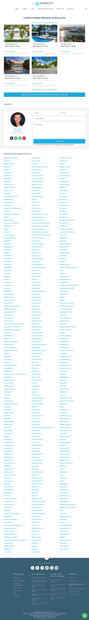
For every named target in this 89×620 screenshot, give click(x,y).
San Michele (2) (35, 531)
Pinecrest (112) (35, 202)
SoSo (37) (61, 163)
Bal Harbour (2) (35, 323)
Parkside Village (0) (36, 297)
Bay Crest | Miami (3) (9, 344)
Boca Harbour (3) (63, 202)
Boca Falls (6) (62, 193)
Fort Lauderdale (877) (37, 338)
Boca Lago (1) (62, 211)
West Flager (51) (8, 282)
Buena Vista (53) (8, 255)
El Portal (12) (35, 163)
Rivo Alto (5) (7, 395)
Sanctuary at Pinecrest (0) (38, 229)
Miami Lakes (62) (36, 318)
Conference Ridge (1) (64, 318)
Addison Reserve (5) (64, 184)
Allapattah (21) (7, 261)
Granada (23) (7, 510)
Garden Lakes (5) (63, 483)
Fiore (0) (61, 481)
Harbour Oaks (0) (63, 492)
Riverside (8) (7, 276)
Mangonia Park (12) (64, 448)
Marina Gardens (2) (64, 501)
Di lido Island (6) (8, 392)
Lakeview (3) (7, 436)
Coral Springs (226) (36, 433)
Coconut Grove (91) (9, 184)
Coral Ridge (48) (36, 347)
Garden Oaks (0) (63, 486)
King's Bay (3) (7, 552)
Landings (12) (35, 389)
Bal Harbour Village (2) (37, 326)
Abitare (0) (6, 229)
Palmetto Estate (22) (9, 297)
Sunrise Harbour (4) (9, 469)
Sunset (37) (7, 288)
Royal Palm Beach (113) (65, 368)
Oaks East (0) (35, 525)
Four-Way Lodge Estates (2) (11, 196)
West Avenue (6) (8, 424)
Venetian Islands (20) (9, 380)
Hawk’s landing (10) (36, 380)
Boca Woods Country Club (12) (67, 232)
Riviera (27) (7, 495)
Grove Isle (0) (7, 211)
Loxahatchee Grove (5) (65, 442)
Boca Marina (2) (63, 217)
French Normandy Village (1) (11, 537)
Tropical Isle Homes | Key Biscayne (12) (14, 323)
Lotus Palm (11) (63, 353)
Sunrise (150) (35, 486)
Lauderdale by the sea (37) (38, 501)
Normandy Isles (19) (9, 445)
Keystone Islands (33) (37, 175)
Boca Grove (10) (63, 199)
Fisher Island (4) (8, 409)
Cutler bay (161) (36, 160)
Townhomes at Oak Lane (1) (11, 341)
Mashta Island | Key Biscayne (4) (12, 329)
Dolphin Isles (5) (36, 356)
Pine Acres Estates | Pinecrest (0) (40, 226)
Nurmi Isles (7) (35, 368)
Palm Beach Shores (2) (65, 365)
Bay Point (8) (7, 181)
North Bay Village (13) (37, 187)
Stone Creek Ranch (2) (65, 175)
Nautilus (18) (7, 415)
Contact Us (72, 580)
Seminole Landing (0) (64, 454)
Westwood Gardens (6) (65, 525)
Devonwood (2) (35, 240)
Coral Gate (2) (7, 273)
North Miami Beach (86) (37, 181)
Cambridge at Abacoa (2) (65, 398)
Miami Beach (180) (8, 368)
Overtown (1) (7, 252)
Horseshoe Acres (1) (64, 495)
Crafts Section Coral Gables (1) (12, 513)
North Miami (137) (36, 172)
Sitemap (16, 596)
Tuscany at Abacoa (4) (65, 418)
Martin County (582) (64, 546)
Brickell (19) (7, 353)
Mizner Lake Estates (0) (65, 279)
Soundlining (53, 612)
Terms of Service (67, 144)
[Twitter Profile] (47, 568)
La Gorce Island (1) (8, 433)
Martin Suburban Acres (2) (38, 238)
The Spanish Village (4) (65, 335)
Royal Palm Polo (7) (64, 282)
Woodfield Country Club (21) (66, 306)
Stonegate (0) (7, 362)
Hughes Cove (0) (8, 190)
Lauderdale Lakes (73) (37, 460)
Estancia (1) (62, 261)
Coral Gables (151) (8, 460)
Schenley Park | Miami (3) (10, 309)
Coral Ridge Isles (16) (37, 359)
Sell (33, 8)
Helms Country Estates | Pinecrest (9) (41, 235)
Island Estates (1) (36, 261)
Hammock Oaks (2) (8, 472)
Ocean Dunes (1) (63, 403)
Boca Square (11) (63, 223)
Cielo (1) (61, 475)
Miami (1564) (7, 160)
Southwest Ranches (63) (38, 504)
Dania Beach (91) (36, 436)
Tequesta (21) (62, 543)
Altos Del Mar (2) (8, 448)
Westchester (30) (8, 318)
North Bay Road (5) (8, 454)
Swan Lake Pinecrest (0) (38, 220)
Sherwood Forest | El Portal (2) (39, 166)
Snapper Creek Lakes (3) (10, 475)
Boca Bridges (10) (64, 347)
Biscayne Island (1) (8, 383)
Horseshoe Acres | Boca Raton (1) (68, 326)
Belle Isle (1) (7, 398)
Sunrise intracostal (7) (37, 415)
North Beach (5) (8, 439)
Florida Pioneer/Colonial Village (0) (12, 525)
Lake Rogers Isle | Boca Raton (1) (67, 267)
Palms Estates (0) (36, 211)
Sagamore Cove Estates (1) (39, 350)
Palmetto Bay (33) (36, 158)
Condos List (17, 590)
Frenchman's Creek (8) (65, 528)
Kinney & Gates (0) (64, 338)
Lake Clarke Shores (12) (65, 430)
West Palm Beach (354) (65, 158)
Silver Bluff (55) (7, 270)
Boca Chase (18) (63, 190)
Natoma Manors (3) (8, 220)
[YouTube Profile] (56, 568)
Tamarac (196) (35, 489)
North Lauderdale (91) (37, 472)
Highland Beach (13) (64, 377)
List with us (17, 587)
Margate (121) (35, 466)
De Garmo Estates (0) (9, 235)
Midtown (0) (7, 169)
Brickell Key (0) (7, 356)
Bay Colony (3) (35, 362)
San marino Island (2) (9, 389)
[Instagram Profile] (42, 568)
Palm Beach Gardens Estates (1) (67, 507)
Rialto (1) (61, 406)
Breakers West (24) (37, 540)
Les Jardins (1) (63, 323)
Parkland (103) (35, 475)
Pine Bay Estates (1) (9, 489)
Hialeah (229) (35, 279)
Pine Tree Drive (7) (8, 451)
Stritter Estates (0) (36, 208)
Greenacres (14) (63, 362)
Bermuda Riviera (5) (37, 353)
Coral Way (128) (8, 507)
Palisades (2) (35, 546)
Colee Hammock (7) (37, 341)
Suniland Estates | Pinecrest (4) (40, 232)
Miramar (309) (35, 469)
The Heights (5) (63, 412)
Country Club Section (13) (10, 498)
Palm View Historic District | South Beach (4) (15, 374)
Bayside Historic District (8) (11, 350)
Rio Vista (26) (35, 406)
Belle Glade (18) (36, 516)
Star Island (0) (7, 406)
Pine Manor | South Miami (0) (39, 291)
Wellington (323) (63, 160)
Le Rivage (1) (62, 273)
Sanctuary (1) (62, 513)
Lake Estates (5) (36, 386)
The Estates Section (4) (65, 329)
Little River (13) (8, 243)
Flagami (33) (7, 279)
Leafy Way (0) (7, 232)
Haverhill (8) (62, 374)
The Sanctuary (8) (63, 294)
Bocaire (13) (62, 235)
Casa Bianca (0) (8, 332)
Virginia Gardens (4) (37, 312)
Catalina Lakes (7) (63, 472)
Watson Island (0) (8, 246)
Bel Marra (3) (62, 187)
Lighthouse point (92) (37, 463)
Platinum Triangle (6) (9, 546)
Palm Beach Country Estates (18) (67, 504)
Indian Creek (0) (36, 329)
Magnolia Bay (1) (63, 498)
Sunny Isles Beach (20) (37, 246)
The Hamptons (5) (63, 409)
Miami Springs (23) (36, 285)
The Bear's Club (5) (64, 421)
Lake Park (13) (63, 433)
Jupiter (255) (62, 386)
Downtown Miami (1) (9, 163)
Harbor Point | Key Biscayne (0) (12, 326)
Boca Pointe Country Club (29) (67, 220)
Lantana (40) (62, 439)
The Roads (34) (7, 264)
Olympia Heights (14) (9, 312)
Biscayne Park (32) (36, 300)
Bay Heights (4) (8, 205)
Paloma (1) (62, 510)
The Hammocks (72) (9, 315)
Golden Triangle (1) (8, 501)
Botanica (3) (62, 395)
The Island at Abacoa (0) (65, 415)
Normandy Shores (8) (9, 412)
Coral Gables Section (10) (10, 528)
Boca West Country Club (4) (66, 229)
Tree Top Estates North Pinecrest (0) (41, 223)
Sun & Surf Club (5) (64, 341)
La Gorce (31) (7, 427)
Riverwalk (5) (35, 549)
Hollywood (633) (36, 451)
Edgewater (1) (7, 166)
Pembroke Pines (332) (37, 478)
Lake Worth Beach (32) (65, 540)
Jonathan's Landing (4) (65, 424)
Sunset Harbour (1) (8, 457)
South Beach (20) (8, 371)
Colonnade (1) (63, 258)
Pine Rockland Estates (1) (10, 365)
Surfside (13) (35, 190)
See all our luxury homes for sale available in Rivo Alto (44, 22)
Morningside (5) (8, 175)
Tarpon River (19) (36, 421)
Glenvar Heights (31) (9, 294)
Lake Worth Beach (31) (65, 436)
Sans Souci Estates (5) (37, 178)
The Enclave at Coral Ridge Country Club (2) (43, 427)
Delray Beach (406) (64, 172)
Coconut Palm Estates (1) (38, 243)
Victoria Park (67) (36, 424)
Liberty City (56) (8, 258)
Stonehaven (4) (35, 552)
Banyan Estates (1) (36, 537)
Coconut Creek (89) (37, 335)
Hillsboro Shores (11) (37, 483)
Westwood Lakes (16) (9, 300)
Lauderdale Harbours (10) (38, 398)
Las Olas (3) (35, 392)
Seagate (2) (62, 178)
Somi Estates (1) (36, 294)
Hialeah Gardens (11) (37, 315)
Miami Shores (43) (36, 169)
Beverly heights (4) (36, 365)
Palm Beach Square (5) (37, 528)
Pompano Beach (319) (37, 481)
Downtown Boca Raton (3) (66, 356)
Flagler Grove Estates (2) (38, 217)
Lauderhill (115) (35, 457)
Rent (25, 8)
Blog (14, 593)
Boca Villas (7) (62, 226)
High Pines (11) (7, 338)
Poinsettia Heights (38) (37, 403)
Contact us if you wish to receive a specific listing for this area (44, 95)
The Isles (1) (62, 522)
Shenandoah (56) (8, 267)
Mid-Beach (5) (7, 418)
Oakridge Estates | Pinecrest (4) (40, 214)
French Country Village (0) (10, 519)
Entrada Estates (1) (9, 202)
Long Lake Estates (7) (64, 276)
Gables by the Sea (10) (9, 463)
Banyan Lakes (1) (8, 492)
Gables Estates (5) (8, 543)
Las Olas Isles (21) (36, 395)
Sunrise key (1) (35, 418)
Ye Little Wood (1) (8, 226)
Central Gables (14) (9, 504)
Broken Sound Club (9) (65, 243)
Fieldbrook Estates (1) (65, 264)
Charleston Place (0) (64, 252)
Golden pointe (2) (36, 255)
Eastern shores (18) (37, 184)
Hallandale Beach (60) (37, 445)
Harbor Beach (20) (36, 374)
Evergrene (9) (62, 478)
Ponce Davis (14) (8, 359)
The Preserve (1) (63, 291)
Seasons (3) (62, 300)
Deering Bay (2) (8, 478)
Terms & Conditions (41, 618)
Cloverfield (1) (63, 255)
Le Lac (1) (61, 270)
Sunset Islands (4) (8, 401)
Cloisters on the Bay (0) (10, 187)
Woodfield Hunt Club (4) (65, 309)
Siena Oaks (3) (63, 519)
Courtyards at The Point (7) (38, 267)
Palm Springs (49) (63, 531)
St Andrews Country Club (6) (66, 303)
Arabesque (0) (35, 205)
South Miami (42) (36, 288)
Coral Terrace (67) (8, 303)
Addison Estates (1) (64, 344)
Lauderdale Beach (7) (37, 401)
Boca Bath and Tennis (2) (65, 312)
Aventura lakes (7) (36, 252)
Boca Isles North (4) (64, 205)
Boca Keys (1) (62, 208)
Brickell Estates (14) (9, 335)
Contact (70, 8)
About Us (60, 8)
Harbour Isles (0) (36, 377)
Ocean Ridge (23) (63, 460)
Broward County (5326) (37, 332)
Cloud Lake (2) (63, 169)
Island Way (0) (35, 270)
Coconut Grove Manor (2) (10, 534)
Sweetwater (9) (36, 306)
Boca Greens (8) (63, 196)
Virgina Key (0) (7, 249)
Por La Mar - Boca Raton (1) (66, 350)
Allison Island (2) (8, 430)
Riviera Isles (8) (35, 409)
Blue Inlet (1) (62, 332)
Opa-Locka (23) (35, 282)
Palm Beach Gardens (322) (66, 463)
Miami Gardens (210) (37, 321)
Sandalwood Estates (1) (65, 516)
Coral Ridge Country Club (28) (39, 344)
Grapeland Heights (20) (10, 238)
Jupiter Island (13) (64, 549)
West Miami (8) (35, 309)
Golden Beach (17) (36, 273)
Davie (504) (34, 495)
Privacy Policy (59, 144)
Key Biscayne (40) (8, 321)
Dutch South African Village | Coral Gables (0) (15, 540)
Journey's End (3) (8, 481)
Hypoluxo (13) (62, 380)
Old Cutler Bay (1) (8, 549)
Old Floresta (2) (63, 315)
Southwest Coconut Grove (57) (12, 214)
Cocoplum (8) (7, 483)
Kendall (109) (7, 240)
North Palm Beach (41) (65, 451)
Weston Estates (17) (37, 510)
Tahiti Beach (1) (8, 466)
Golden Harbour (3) (64, 321)
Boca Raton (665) (63, 181)
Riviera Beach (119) (64, 534)
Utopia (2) (6, 217)
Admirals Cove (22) (64, 389)
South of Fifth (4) (8, 377)
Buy (17, 8)
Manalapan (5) (62, 445)
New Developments (19, 580)
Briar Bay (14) (35, 543)
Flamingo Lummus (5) (9, 421)
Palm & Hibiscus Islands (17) (11, 403)
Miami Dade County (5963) (10, 158)
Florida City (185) (36, 276)
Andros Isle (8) (35, 534)
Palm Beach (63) (36, 522)
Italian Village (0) (8, 516)
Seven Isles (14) (36, 412)
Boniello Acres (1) (63, 238)
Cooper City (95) (36, 430)
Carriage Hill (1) (63, 249)
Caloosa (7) (62, 469)
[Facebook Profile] (37, 568)
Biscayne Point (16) (9, 442)
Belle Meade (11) (8, 178)
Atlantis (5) (62, 537)
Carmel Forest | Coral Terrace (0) (12, 306)
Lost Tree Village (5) (64, 457)
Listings (15, 578)
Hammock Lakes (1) (9, 486)
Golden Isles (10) (36, 448)
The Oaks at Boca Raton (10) (66, 288)
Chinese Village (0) (8, 522)
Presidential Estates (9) (38, 264)
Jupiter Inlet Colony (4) (65, 427)
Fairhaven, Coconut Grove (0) (11, 223)
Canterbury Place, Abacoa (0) (66, 401)
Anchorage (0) (7, 193)
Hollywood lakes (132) (37, 258)
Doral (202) (34, 199)
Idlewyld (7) (35, 383)
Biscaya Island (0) (36, 193)
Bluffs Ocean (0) (63, 392)
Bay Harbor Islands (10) (37, 196)
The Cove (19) (35, 442)
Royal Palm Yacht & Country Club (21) (68, 285)
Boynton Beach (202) (37, 519)
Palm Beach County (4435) (38, 513)
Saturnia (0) (62, 297)
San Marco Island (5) (9, 386)
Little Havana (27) (8, 285)
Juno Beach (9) (63, 383)
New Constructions (45, 8)
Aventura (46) (35, 249)
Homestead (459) (36, 303)
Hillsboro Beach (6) (36, 498)
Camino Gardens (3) (64, 246)
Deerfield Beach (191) (37, 439)
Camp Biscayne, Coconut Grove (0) (13, 208)
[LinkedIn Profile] (52, 568)
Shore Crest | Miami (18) (10, 347)
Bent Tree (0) (62, 466)
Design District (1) (8, 172)
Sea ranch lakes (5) (36, 507)
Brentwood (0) (63, 240)
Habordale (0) (35, 371)
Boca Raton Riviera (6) (65, 359)
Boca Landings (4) (63, 214)
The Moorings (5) (8, 199)
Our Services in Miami (39, 578)
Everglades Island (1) (64, 166)
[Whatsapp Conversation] (32, 568)
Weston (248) (35, 492)
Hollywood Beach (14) (37, 454)
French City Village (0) (9, 531)
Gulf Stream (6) (63, 371)
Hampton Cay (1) (63, 489)
